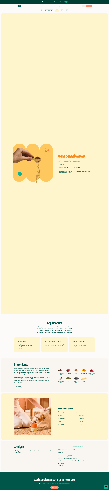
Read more (18, 386)
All (41, 10)
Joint (57, 10)
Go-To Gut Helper (49, 10)
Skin (62, 10)
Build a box (54, 487)
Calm (67, 10)
